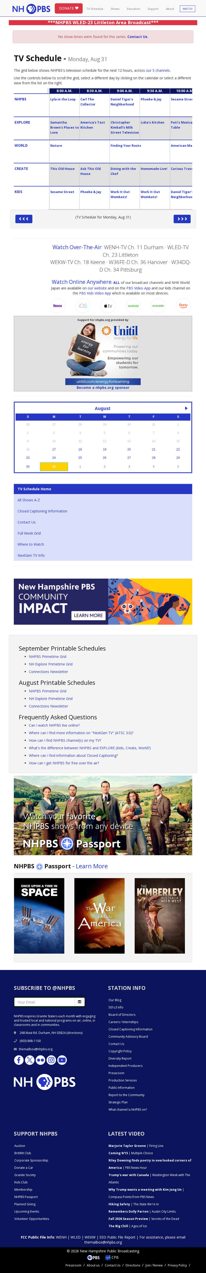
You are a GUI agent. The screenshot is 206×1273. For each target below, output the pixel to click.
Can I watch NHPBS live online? (54, 725)
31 (54, 466)
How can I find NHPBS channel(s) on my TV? (65, 740)
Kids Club (21, 1182)
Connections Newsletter (48, 671)
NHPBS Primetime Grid (47, 656)
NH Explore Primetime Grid (51, 664)
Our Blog (115, 1000)
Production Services (123, 1080)
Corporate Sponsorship (31, 1160)
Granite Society (25, 1175)
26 (105, 458)
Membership (23, 1189)
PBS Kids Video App (95, 293)
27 (129, 458)
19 (105, 449)
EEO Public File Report (117, 1237)
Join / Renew (154, 1265)
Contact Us (27, 522)
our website (97, 288)
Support (153, 9)
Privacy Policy (177, 1265)
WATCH (187, 9)
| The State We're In (134, 1204)
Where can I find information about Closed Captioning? (73, 755)
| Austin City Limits (142, 1211)
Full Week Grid (29, 533)
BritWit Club (22, 1153)
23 (28, 458)
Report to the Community (126, 1095)
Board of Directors (122, 1015)
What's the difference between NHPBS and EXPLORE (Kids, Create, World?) (90, 747)
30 (28, 466)
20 (129, 449)
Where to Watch (31, 544)
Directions (133, 1265)
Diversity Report (120, 1058)
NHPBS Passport (26, 1197)
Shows (115, 9)
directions (74, 1033)
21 (154, 449)
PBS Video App (138, 288)
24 (54, 458)
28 (154, 458)
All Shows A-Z (29, 500)
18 (80, 449)
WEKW (90, 1237)
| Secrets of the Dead (144, 1219)
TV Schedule (94, 9)
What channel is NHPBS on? (128, 1109)
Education (133, 9)
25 (80, 458)
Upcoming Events (26, 1211)
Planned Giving (24, 1204)
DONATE (67, 8)
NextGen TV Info (31, 555)
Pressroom (116, 1073)
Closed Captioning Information (42, 511)
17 (54, 449)
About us (93, 1265)
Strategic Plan (118, 1102)
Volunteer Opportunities (31, 1219)
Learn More (92, 866)
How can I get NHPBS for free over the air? (64, 763)
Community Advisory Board (128, 1036)
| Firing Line (136, 1146)
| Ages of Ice (128, 1226)
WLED (76, 1237)
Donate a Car (23, 1168)
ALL (116, 282)
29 (178, 458)
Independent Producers (125, 1066)
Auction (19, 1146)
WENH (61, 1237)
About (170, 9)
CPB (115, 1257)
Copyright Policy (120, 1051)
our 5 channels (158, 70)
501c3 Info (116, 1007)
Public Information (122, 1087)
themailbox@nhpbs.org (36, 1049)
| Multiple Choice (131, 1153)
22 (178, 449)
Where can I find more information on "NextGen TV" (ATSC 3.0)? (81, 732)
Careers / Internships (123, 1022)
